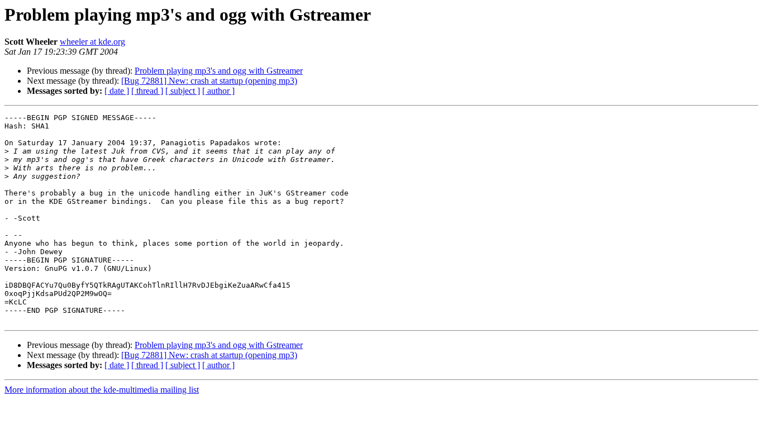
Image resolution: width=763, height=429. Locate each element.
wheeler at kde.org (92, 41)
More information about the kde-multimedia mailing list (101, 389)
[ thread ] (147, 91)
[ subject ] (182, 91)
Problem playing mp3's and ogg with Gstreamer (219, 70)
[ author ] (218, 91)
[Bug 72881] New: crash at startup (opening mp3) (209, 80)
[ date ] (116, 91)
